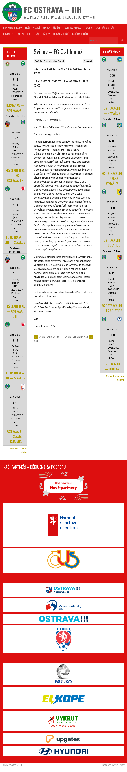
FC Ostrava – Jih (53, 9)
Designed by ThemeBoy (113, 765)
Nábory (46, 34)
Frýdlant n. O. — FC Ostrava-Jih (15, 175)
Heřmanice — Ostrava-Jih (15, 108)
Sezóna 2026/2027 (73, 27)
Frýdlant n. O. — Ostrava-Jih (15, 311)
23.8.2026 (15, 73)
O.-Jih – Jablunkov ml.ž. (78, 336)
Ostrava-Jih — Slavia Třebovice (15, 436)
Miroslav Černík (56, 61)
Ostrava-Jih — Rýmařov (111, 111)
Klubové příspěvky (52, 27)
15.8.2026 (15, 396)
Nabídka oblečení (80, 34)
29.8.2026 (112, 202)
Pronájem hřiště (61, 34)
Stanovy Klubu (23, 34)
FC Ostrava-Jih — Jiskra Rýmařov (112, 178)
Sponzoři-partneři (105, 27)
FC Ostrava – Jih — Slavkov (15, 240)
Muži (27, 27)
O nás (36, 34)
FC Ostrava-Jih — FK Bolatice (112, 308)
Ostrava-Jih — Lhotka (112, 366)
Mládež (36, 27)
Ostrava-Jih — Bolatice (112, 243)
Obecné (88, 61)
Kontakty (8, 34)
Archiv (89, 27)
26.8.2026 (112, 70)
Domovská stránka (12, 27)
